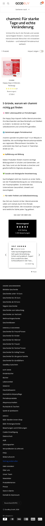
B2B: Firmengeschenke (11, 424)
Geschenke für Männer (12, 340)
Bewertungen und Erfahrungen (15, 428)
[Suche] (8, 3)
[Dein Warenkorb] (41, 3)
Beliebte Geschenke (10, 289)
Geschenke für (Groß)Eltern (13, 360)
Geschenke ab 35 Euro (11, 302)
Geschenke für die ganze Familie (15, 356)
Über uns (6, 470)
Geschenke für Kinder (11, 336)
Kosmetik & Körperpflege (12, 394)
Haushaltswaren (9, 390)
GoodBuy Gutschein (10, 365)
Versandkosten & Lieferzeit (13, 449)
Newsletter (7, 478)
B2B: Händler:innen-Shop (12, 420)
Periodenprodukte (10, 398)
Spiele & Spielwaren (10, 411)
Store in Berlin (8, 491)
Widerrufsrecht (9, 457)
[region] (22, 255)
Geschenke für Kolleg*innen (14, 352)
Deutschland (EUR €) (10, 503)
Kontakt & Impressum (11, 495)
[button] (11, 90)
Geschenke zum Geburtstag (13, 310)
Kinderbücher (8, 373)
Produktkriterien (9, 482)
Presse (5, 487)
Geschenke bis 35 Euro (11, 298)
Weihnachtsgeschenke (11, 318)
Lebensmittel (8, 382)
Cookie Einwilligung (10, 432)
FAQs (5, 453)
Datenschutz (7, 436)
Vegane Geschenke (10, 306)
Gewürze (6, 386)
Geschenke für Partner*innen (14, 348)
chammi (11, 80)
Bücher (5, 378)
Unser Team (7, 474)
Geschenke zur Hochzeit (12, 314)
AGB (4, 440)
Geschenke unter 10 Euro (12, 294)
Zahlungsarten (8, 444)
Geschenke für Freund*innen (14, 331)
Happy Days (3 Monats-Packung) (12, 84)
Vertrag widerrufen (10, 461)
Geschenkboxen (9, 322)
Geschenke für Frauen (11, 344)
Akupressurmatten (10, 402)
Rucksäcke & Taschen (11, 406)
